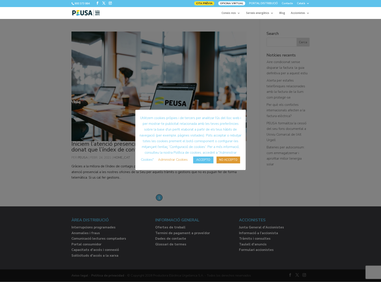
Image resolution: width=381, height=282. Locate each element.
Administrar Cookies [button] (173, 159)
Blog (282, 13)
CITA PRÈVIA (204, 3)
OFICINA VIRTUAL (231, 3)
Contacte (287, 3)
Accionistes (298, 13)
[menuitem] (303, 4)
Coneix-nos (229, 13)
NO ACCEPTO (228, 160)
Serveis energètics (257, 13)
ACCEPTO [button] (203, 160)
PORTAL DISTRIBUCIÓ (263, 3)
